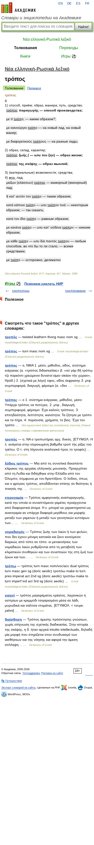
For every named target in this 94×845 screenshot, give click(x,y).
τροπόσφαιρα (75, 291)
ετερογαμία (14, 497)
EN (60, 3)
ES (78, 3)
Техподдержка (31, 673)
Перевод (34, 88)
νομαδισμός (15, 532)
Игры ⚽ (68, 56)
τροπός (11, 337)
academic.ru (18, 7)
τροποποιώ (20, 291)
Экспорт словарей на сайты (18, 687)
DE (69, 3)
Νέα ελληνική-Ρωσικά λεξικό (47, 39)
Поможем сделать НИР (43, 284)
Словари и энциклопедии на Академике (41, 17)
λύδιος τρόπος (17, 463)
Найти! (83, 27)
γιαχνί (10, 595)
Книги (25, 56)
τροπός (11, 439)
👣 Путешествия (11, 680)
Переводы (68, 48)
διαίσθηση (13, 619)
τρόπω (10, 566)
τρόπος (11, 351)
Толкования (25, 48)
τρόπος (11, 365)
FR (87, 3)
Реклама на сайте (52, 673)
